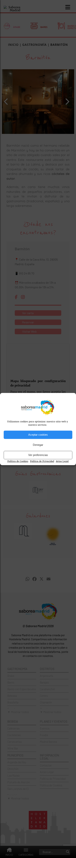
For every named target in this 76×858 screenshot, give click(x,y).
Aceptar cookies (38, 434)
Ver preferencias (38, 455)
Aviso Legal (62, 461)
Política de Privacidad (42, 461)
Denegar (38, 444)
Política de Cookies (17, 461)
